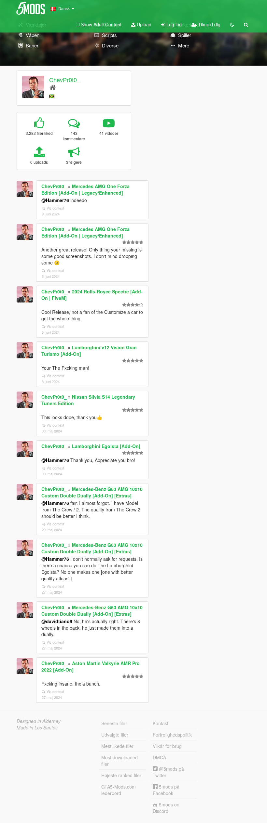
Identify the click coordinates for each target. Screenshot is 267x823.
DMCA (159, 757)
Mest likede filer (117, 746)
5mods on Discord (166, 807)
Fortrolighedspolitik (172, 734)
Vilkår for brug (167, 746)
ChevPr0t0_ (64, 79)
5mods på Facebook (166, 789)
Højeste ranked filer (121, 775)
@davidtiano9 (56, 621)
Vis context (55, 208)
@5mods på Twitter (168, 771)
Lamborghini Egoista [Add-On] (106, 446)
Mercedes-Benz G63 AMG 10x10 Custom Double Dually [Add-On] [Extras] (92, 492)
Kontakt (160, 723)
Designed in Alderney (39, 721)
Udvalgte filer (114, 734)
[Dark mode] (232, 24)
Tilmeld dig (208, 24)
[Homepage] (52, 87)
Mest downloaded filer (119, 760)
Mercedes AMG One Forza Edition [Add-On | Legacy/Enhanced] (85, 189)
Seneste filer (114, 723)
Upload (143, 24)
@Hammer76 (55, 200)
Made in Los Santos (37, 727)
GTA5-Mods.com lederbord (118, 789)
